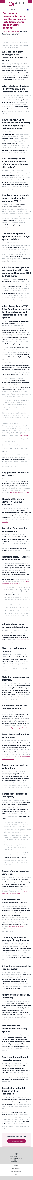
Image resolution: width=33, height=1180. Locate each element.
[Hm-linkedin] (16, 1154)
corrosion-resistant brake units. (21, 642)
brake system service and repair (17, 926)
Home (3, 31)
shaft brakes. (5, 522)
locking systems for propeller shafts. (18, 728)
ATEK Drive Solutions (23, 435)
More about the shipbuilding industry (19, 492)
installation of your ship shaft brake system (13, 546)
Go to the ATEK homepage (16, 1141)
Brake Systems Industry (12, 31)
